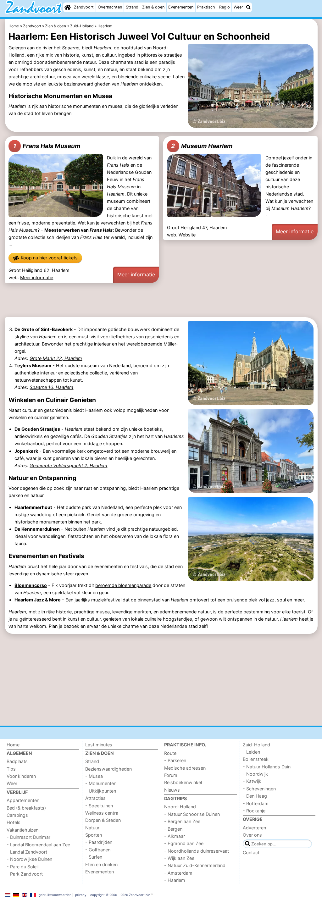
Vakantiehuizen (22, 830)
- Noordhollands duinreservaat (196, 851)
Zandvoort (84, 7)
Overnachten (110, 7)
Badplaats (17, 761)
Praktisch (206, 7)
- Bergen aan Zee (182, 821)
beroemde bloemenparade (123, 585)
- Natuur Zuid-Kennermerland (194, 865)
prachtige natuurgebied (152, 529)
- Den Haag (255, 796)
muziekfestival (106, 599)
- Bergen (173, 829)
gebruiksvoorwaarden (55, 895)
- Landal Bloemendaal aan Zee (38, 844)
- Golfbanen (97, 849)
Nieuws (172, 790)
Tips (11, 769)
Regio (224, 7)
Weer (238, 7)
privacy (80, 895)
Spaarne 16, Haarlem (51, 387)
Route (170, 753)
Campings (17, 815)
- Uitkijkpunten (100, 791)
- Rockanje (254, 810)
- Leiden (251, 752)
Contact (251, 852)
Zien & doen (153, 7)
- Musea (94, 776)
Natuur (92, 827)
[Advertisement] (161, 301)
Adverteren (254, 827)
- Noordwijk (255, 774)
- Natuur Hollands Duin (267, 766)
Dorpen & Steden (103, 820)
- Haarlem (174, 880)
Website (187, 234)
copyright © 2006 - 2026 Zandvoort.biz (120, 895)
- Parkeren (175, 760)
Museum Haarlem (202, 146)
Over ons (252, 835)
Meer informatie (36, 277)
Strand (132, 7)
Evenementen (180, 7)
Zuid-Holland (256, 744)
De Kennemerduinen (37, 529)
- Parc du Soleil (22, 866)
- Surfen (93, 857)
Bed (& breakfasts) (26, 808)
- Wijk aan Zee (179, 858)
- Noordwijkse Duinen (29, 859)
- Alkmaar (174, 836)
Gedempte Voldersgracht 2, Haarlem (68, 465)
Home (13, 744)
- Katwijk (252, 781)
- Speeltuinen (99, 805)
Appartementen (23, 800)
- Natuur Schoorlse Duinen (192, 814)
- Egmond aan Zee (183, 843)
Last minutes (98, 744)
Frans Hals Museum (46, 146)
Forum (170, 775)
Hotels (13, 822)
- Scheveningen (259, 788)
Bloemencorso (30, 585)
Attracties (95, 798)
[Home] (67, 7)
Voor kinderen (21, 776)
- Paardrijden (98, 842)
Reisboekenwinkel (183, 782)
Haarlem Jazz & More (37, 599)
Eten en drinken (101, 864)
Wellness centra (101, 813)
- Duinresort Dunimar (28, 837)
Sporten (93, 835)
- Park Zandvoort (25, 874)
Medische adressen (185, 768)
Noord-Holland (180, 806)
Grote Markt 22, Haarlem (56, 358)
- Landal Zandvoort (27, 852)
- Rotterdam (256, 803)
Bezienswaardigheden (108, 769)
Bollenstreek (256, 759)
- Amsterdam (178, 873)
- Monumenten (100, 783)
